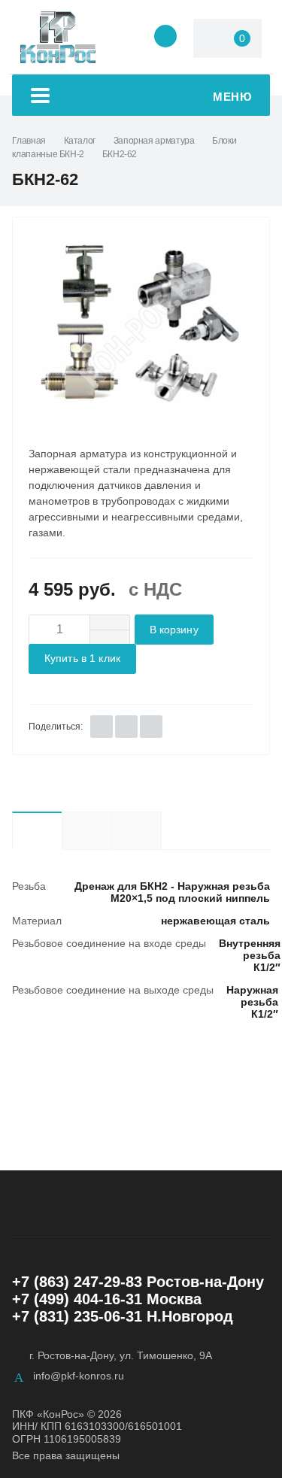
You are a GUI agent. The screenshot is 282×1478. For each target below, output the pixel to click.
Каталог (80, 140)
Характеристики (37, 830)
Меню (232, 96)
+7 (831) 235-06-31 (77, 1316)
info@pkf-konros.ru (78, 1376)
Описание (86, 830)
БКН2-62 (119, 154)
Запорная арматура (154, 140)
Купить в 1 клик (82, 658)
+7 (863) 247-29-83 (77, 1281)
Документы (161, 830)
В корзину (174, 630)
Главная (28, 140)
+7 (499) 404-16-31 (77, 1299)
